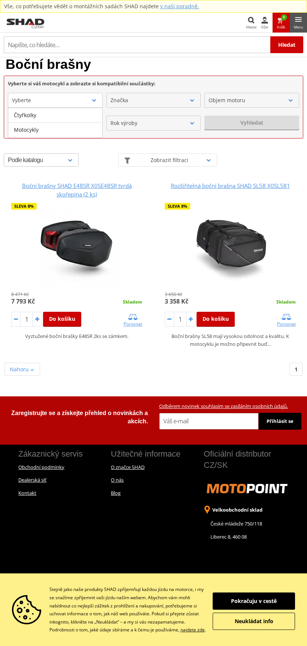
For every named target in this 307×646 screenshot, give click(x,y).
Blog (116, 493)
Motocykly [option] (26, 129)
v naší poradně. (179, 6)
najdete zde (192, 630)
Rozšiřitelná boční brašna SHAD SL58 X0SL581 (230, 185)
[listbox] (55, 122)
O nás (117, 479)
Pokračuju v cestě (254, 600)
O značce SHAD (128, 467)
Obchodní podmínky (41, 467)
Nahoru (20, 369)
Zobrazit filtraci (169, 160)
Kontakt (27, 493)
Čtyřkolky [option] (25, 115)
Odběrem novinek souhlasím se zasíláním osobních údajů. (223, 406)
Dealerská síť (32, 479)
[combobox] (55, 100)
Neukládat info (254, 621)
